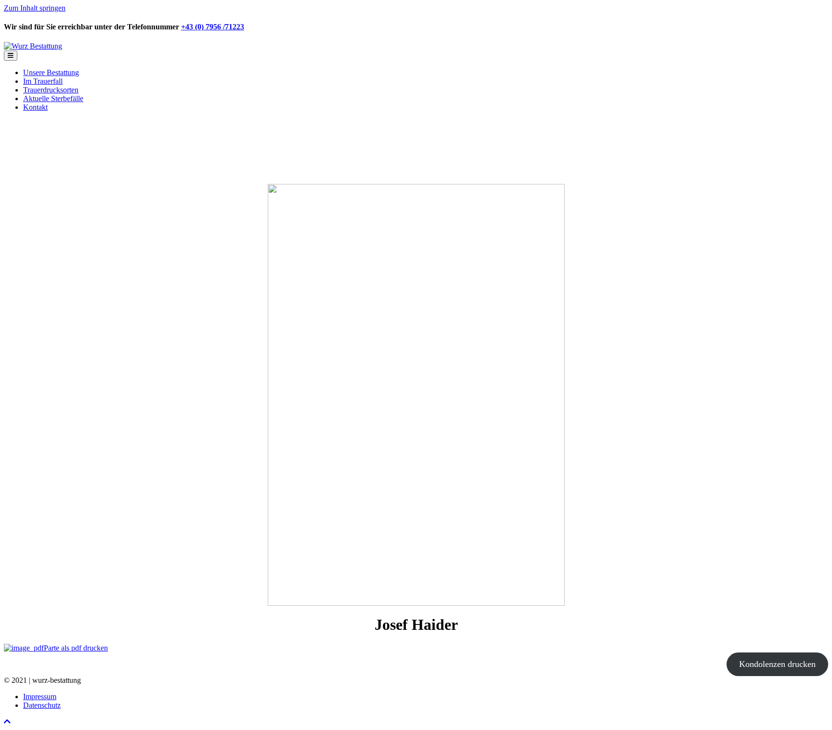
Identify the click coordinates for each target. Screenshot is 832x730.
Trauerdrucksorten (50, 90)
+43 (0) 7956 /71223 (212, 27)
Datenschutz (42, 705)
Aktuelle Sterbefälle (53, 98)
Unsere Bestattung (51, 72)
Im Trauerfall (43, 81)
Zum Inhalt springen (34, 8)
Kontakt (35, 107)
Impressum (39, 696)
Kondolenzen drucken (777, 664)
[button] (7, 721)
